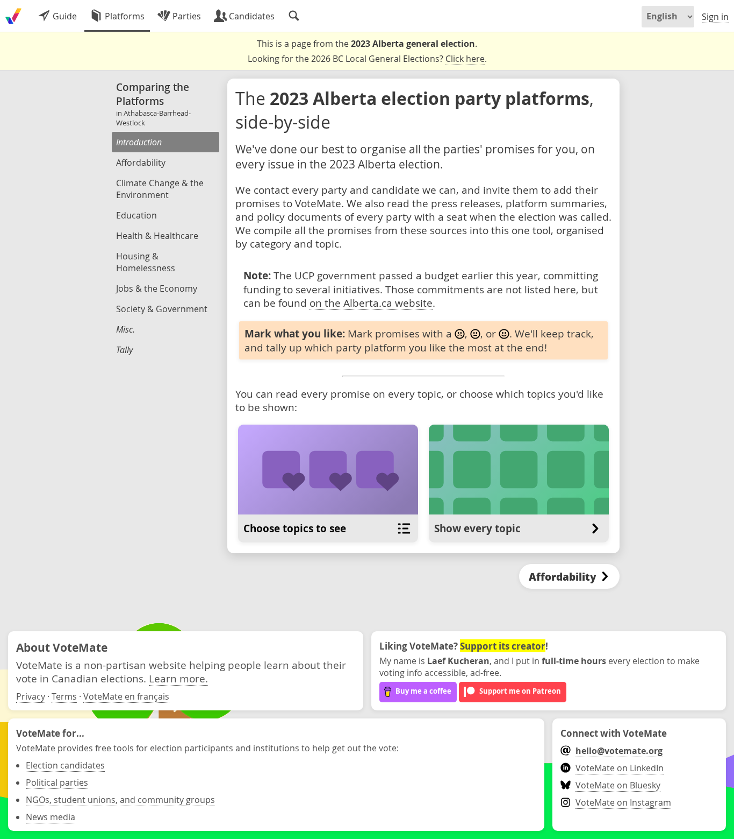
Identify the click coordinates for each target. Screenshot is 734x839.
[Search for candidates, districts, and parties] (294, 16)
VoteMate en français (126, 696)
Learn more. (178, 678)
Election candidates (65, 765)
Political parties (57, 782)
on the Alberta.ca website (371, 302)
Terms (64, 696)
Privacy (30, 696)
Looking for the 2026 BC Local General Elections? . (367, 59)
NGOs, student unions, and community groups (120, 800)
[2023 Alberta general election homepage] (13, 16)
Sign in (715, 17)
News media (50, 817)
